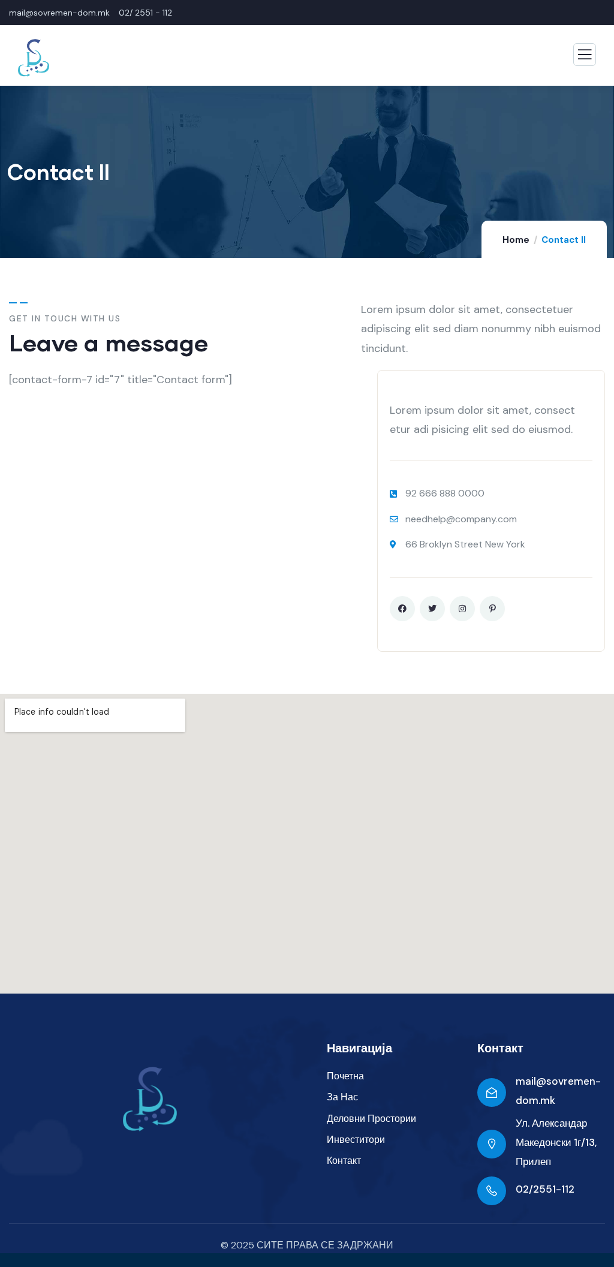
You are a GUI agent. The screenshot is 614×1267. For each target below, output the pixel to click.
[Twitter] (432, 608)
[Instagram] (462, 608)
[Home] (150, 1099)
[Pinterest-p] (492, 608)
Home (515, 240)
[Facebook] (402, 608)
